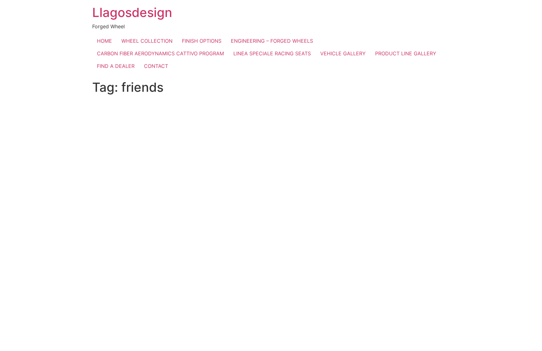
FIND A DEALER (116, 66)
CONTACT (156, 66)
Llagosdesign (132, 12)
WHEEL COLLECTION (147, 41)
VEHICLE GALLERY (343, 53)
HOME (104, 41)
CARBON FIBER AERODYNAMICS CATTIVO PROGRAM (160, 53)
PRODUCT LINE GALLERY (405, 53)
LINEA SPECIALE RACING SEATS (272, 53)
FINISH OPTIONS (201, 41)
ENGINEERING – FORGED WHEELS (272, 41)
